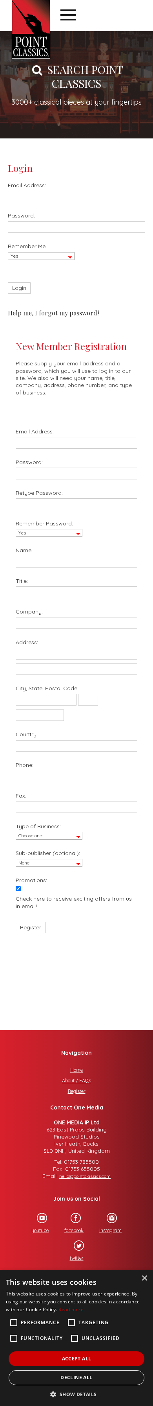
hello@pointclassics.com (85, 1176)
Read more (71, 1309)
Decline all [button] (76, 1377)
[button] (76, 1393)
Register (77, 1091)
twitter (77, 1258)
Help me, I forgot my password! (53, 313)
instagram (110, 1230)
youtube (40, 1230)
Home (76, 1070)
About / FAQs (76, 1081)
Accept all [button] (76, 1358)
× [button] (144, 1278)
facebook (74, 1230)
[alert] (76, 1338)
